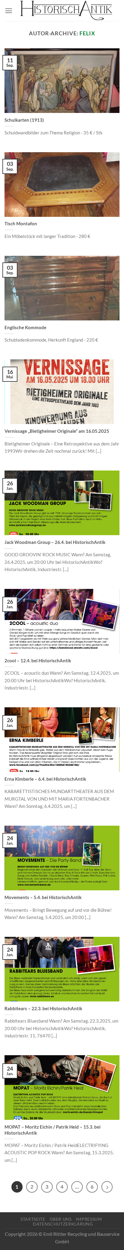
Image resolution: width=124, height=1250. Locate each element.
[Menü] (9, 11)
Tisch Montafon (21, 223)
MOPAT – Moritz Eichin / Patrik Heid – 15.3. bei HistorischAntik (53, 1130)
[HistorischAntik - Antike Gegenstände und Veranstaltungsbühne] (66, 10)
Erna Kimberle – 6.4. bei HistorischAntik (45, 779)
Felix (87, 33)
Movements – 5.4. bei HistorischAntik (43, 897)
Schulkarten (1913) (24, 120)
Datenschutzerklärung (63, 1223)
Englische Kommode (25, 327)
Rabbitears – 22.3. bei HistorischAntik (43, 1008)
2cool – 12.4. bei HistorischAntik (38, 660)
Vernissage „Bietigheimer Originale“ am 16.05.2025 (57, 431)
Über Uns (60, 1219)
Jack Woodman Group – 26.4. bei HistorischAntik (55, 542)
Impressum (89, 1219)
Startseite (32, 1219)
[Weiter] (107, 1187)
